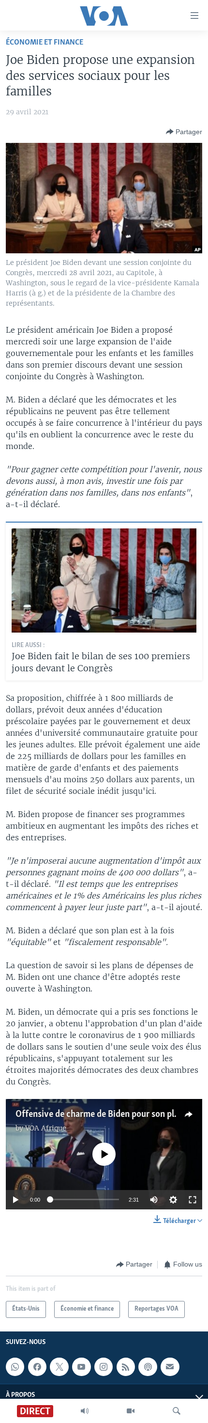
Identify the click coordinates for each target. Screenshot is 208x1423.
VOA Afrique (45, 1128)
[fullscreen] (192, 1199)
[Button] (184, 132)
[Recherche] (176, 1411)
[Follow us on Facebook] (37, 1367)
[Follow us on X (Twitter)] (59, 1367)
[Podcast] (147, 1367)
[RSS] (126, 1367)
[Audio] (84, 1411)
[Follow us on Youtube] (81, 1367)
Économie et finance (44, 42)
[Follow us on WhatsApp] (15, 1367)
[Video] (130, 1411)
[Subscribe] (170, 1367)
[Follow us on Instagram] (103, 1367)
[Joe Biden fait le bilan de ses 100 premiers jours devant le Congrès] (104, 580)
